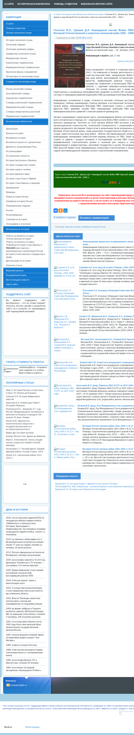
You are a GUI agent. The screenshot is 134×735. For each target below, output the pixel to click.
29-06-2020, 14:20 (84, 38)
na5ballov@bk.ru (19, 685)
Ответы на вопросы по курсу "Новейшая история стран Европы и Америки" (24, 244)
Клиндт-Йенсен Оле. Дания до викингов (25, 436)
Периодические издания (18, 206)
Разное (9, 210)
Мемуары (10, 192)
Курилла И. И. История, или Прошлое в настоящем (80, 489)
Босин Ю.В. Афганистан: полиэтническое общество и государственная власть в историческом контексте (20, 425)
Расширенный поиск (16, 275)
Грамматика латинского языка (21, 54)
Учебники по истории (16, 219)
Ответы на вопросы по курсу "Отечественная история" (20, 237)
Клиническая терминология (19, 63)
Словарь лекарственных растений (23, 112)
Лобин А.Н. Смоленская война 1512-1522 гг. (24, 456)
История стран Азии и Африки (21, 178)
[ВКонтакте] (56, 210)
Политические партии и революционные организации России (24, 249)
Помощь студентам (15, 28)
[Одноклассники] (60, 210)
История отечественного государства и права (25, 255)
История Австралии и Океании (21, 160)
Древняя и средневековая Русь (21, 147)
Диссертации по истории (18, 261)
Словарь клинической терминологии (24, 102)
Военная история (72, 227)
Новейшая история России (93, 227)
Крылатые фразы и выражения (21, 72)
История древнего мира (18, 174)
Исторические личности (18, 156)
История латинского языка (19, 40)
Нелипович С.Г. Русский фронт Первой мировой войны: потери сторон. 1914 (25, 450)
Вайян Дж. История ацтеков (20, 433)
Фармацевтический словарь (20, 107)
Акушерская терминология (19, 98)
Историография (14, 151)
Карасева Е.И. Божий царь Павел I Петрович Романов (23, 404)
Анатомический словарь (18, 93)
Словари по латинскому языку (21, 81)
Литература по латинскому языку (22, 76)
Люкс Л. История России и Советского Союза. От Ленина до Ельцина (24, 391)
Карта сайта (12, 284)
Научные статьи (14, 265)
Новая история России (17, 197)
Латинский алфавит (16, 44)
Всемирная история (16, 138)
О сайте (10, 24)
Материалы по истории (17, 229)
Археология (12, 129)
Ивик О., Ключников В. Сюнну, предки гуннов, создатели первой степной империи (24, 443)
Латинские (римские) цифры (20, 49)
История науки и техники (18, 169)
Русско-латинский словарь (19, 89)
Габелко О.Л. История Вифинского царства (23, 397)
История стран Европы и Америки (23, 183)
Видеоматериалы (15, 270)
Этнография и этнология (18, 224)
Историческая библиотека (19, 121)
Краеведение (12, 187)
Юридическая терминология (20, 116)
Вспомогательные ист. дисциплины (23, 142)
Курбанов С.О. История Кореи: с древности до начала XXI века (86, 484)
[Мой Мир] (65, 210)
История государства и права (20, 165)
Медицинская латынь (16, 58)
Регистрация (32, 727)
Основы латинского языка (19, 33)
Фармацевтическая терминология (23, 67)
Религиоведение (14, 215)
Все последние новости (17, 280)
